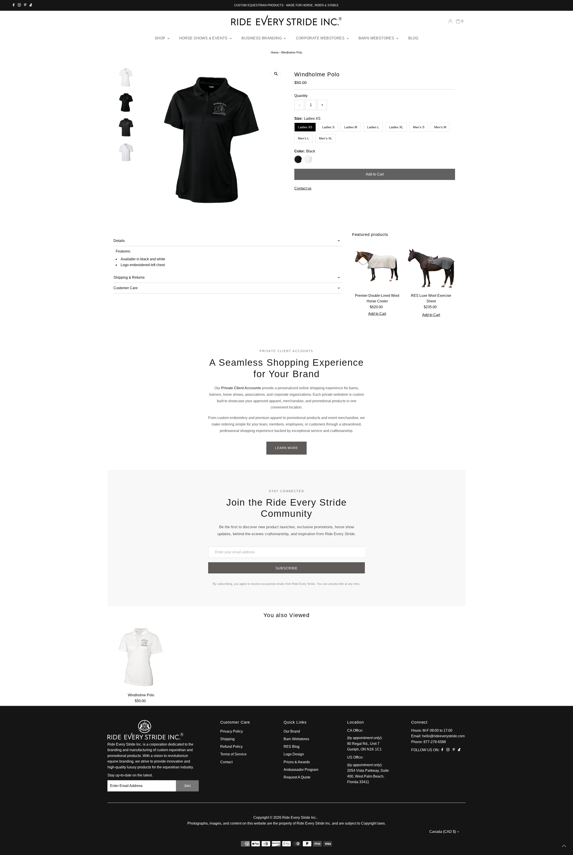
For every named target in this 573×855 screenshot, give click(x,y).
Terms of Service (233, 754)
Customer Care (125, 288)
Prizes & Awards (297, 762)
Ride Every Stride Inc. (299, 817)
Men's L (303, 138)
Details (119, 241)
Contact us (302, 188)
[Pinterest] (25, 5)
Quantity (301, 96)
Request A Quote (297, 777)
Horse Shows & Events (204, 38)
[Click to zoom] (276, 74)
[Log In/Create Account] (450, 21)
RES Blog (291, 746)
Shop (160, 38)
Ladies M (350, 127)
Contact (226, 762)
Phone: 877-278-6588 (428, 742)
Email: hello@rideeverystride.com (438, 736)
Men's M (440, 127)
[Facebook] (14, 5)
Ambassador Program (301, 770)
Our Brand (292, 731)
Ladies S (328, 127)
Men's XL (325, 138)
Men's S (418, 127)
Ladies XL (396, 127)
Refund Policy (231, 746)
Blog (413, 38)
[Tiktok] (30, 5)
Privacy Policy (231, 731)
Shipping (227, 739)
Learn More (286, 448)
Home (274, 52)
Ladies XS (305, 127)
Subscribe (286, 568)
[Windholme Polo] (141, 656)
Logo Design (294, 754)
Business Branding (262, 38)
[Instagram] (19, 5)
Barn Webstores (377, 38)
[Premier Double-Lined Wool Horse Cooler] (377, 266)
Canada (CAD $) (442, 832)
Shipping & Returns (129, 277)
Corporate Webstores (321, 38)
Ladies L (373, 127)
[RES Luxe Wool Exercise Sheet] (431, 266)
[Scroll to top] (564, 846)
